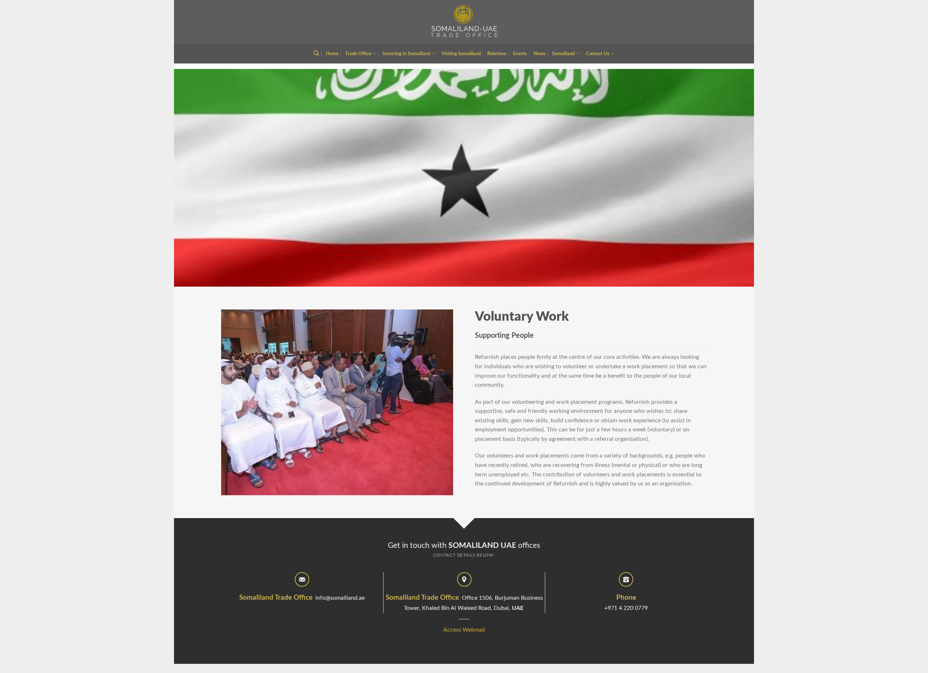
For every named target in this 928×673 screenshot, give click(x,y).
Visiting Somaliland (461, 54)
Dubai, (508, 608)
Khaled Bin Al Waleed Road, (458, 608)
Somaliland (563, 54)
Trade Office (358, 54)
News (540, 54)
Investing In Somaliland (406, 54)
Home (332, 54)
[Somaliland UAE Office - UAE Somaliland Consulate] (464, 21)
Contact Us (597, 54)
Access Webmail (464, 630)
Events (520, 54)
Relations (496, 54)
